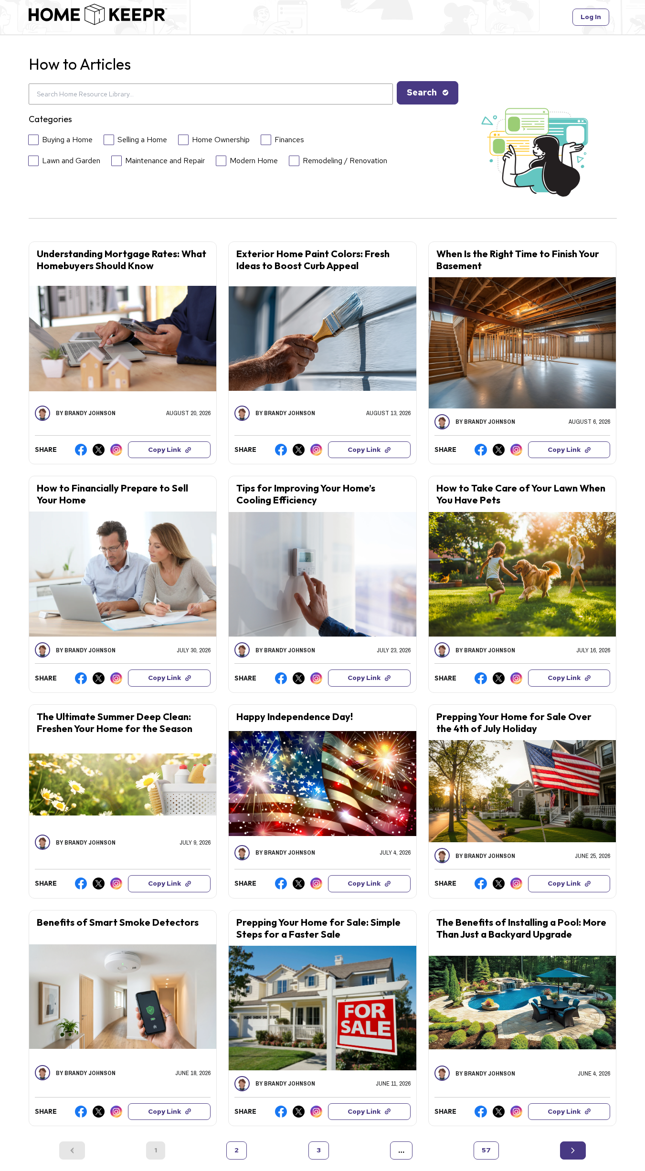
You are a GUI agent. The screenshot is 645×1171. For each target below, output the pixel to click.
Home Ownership (221, 140)
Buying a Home (67, 140)
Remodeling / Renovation (345, 161)
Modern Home (254, 161)
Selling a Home (142, 140)
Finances (289, 140)
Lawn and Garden (71, 161)
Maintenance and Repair (165, 161)
